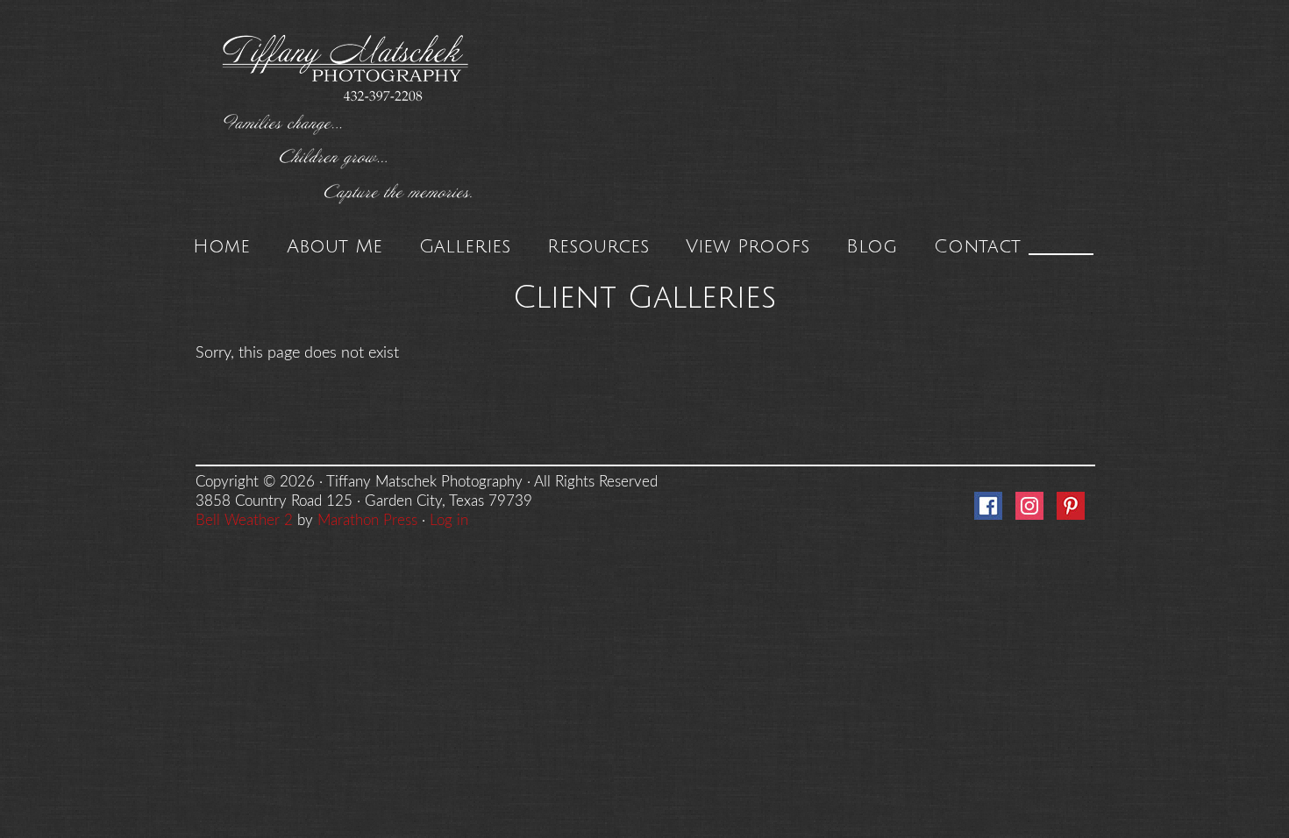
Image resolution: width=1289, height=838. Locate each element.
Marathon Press (367, 520)
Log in (449, 520)
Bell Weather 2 (244, 520)
